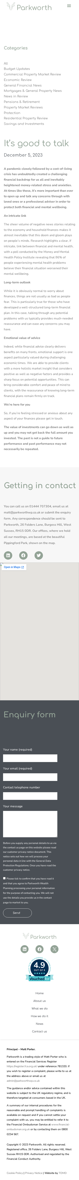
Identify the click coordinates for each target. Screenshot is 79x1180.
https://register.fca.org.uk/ (22, 1066)
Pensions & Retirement (22, 102)
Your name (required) (17, 750)
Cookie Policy (15, 1173)
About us (39, 1001)
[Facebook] (23, 555)
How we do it (39, 1016)
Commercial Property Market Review (32, 74)
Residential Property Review (26, 118)
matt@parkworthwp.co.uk (22, 512)
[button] (69, 5)
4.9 (39, 965)
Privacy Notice (33, 1173)
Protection (12, 113)
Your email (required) (17, 768)
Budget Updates (17, 69)
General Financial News (23, 85)
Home (39, 993)
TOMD (63, 1173)
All (6, 63)
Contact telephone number (21, 787)
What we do (40, 1008)
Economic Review (18, 80)
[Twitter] (39, 555)
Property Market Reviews (23, 107)
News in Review (16, 96)
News (39, 1023)
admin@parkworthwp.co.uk (23, 1081)
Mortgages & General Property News (33, 91)
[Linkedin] (8, 555)
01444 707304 (40, 506)
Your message (13, 806)
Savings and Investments (24, 124)
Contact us (39, 1031)
